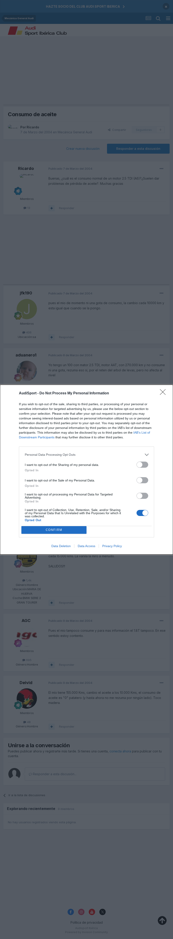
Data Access (86, 546)
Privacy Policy (112, 546)
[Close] (164, 393)
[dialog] (86, 470)
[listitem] (86, 454)
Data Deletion (61, 546)
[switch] (142, 465)
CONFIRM (54, 530)
